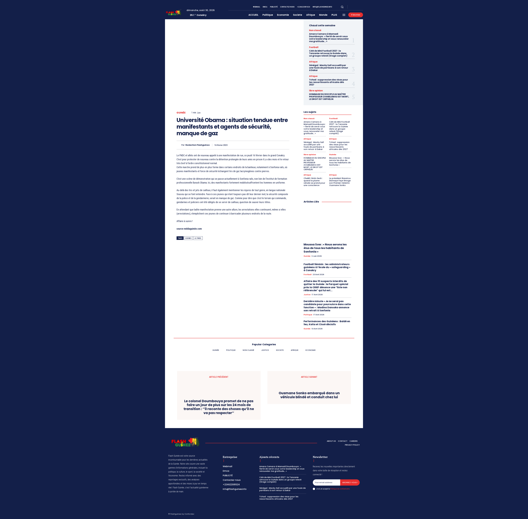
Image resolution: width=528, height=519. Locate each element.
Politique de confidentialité (340, 489)
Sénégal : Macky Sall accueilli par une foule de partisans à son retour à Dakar (328, 68)
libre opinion (316, 91)
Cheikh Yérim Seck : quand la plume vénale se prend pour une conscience (314, 182)
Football (313, 47)
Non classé (315, 30)
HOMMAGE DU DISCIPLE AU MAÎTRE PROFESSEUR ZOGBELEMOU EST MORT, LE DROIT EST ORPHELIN (329, 97)
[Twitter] (358, 7)
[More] (286, 145)
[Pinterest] (273, 145)
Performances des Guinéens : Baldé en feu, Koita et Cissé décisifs (327, 323)
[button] (342, 7)
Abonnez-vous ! (350, 482)
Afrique (313, 62)
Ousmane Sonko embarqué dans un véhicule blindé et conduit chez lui (309, 395)
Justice (307, 295)
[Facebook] (352, 7)
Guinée (181, 113)
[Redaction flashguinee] (179, 145)
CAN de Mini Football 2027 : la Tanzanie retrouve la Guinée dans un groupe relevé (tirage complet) (328, 53)
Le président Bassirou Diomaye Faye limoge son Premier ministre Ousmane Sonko (340, 182)
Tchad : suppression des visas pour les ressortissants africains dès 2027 (328, 82)
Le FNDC (198, 238)
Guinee (188, 238)
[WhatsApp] (280, 145)
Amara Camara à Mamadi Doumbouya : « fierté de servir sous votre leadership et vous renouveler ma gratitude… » (329, 37)
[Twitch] (345, 514)
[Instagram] (355, 7)
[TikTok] (339, 514)
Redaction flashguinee (197, 145)
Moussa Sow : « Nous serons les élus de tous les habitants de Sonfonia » (340, 161)
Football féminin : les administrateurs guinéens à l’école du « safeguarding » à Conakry (327, 267)
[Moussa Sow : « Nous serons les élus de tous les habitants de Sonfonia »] (327, 223)
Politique (308, 315)
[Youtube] (362, 7)
